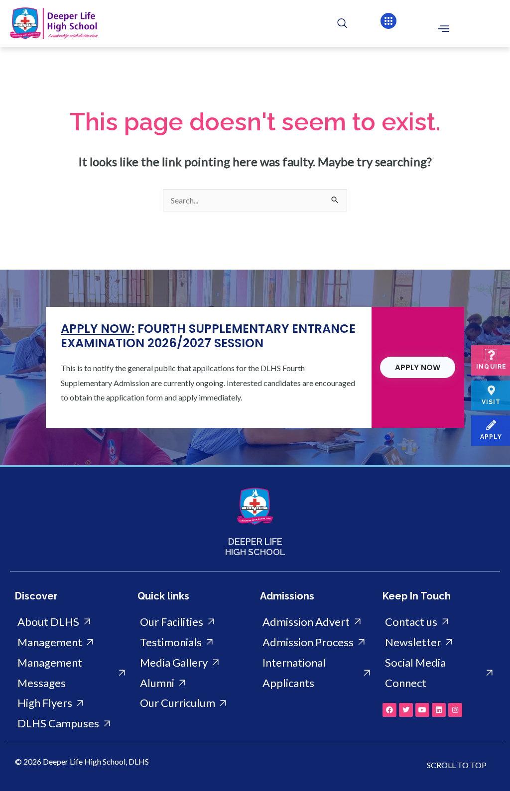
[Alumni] (193, 683)
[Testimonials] (193, 642)
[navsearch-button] (337, 23)
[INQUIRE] (491, 355)
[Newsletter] (438, 642)
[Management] (71, 642)
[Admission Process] (316, 642)
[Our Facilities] (193, 622)
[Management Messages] (71, 673)
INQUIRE (491, 366)
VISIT (491, 401)
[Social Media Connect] (438, 673)
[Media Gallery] (193, 663)
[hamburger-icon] (443, 28)
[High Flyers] (71, 703)
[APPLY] (491, 425)
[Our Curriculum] (193, 703)
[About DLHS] (71, 622)
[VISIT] (491, 391)
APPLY (491, 436)
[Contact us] (438, 622)
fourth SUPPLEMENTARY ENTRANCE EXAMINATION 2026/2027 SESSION (208, 335)
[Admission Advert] (316, 622)
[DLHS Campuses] (71, 723)
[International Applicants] (316, 673)
